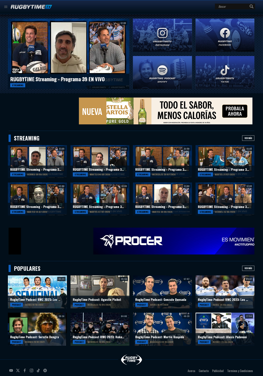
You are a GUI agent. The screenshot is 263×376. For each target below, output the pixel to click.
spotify (45, 372)
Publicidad (218, 371)
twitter (18, 372)
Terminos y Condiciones (240, 371)
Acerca (191, 371)
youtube (11, 372)
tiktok (38, 372)
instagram (32, 372)
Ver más (248, 138)
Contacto (204, 371)
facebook (25, 372)
